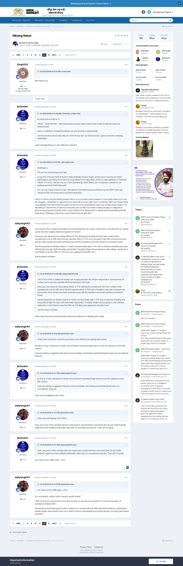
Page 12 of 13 (70, 55)
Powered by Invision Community (91, 552)
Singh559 (22, 64)
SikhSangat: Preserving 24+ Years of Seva (89, 3)
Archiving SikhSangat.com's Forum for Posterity (156, 374)
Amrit (143, 290)
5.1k (23, 86)
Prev (18, 55)
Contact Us (98, 547)
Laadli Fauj (146, 58)
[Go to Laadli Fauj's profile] (138, 59)
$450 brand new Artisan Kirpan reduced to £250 (153, 312)
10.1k (24, 128)
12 (44, 55)
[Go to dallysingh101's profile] (23, 232)
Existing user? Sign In (162, 12)
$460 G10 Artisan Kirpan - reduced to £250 (155, 349)
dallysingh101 (22, 223)
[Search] (170, 20)
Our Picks (90, 20)
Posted (44, 65)
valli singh (166, 51)
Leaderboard (77, 20)
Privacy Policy (86, 547)
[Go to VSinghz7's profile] (137, 218)
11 (40, 55)
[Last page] (60, 55)
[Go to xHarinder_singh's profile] (137, 52)
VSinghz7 (147, 222)
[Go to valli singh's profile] (158, 52)
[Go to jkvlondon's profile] (23, 115)
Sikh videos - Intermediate (44, 20)
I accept (162, 561)
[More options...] (126, 64)
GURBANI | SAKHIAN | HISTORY (45, 45)
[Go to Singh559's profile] (23, 73)
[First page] (13, 55)
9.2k (24, 245)
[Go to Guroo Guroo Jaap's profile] (15, 44)
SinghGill (146, 248)
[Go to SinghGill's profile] (137, 244)
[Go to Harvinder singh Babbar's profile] (137, 291)
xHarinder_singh (148, 51)
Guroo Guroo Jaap (30, 43)
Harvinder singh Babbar (152, 293)
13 (48, 55)
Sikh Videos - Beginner (21, 20)
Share (105, 44)
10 (35, 55)
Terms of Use (15, 563)
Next (54, 55)
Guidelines (63, 20)
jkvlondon (22, 106)
